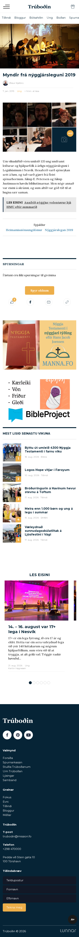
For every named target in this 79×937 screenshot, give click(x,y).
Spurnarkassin (12, 762)
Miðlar (7, 815)
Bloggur (20, 17)
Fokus (7, 797)
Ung (50, 17)
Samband (9, 780)
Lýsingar (8, 775)
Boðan (61, 17)
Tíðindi (6, 17)
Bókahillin (36, 17)
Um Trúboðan (12, 771)
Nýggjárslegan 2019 (59, 230)
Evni (5, 801)
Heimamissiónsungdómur (24, 230)
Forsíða (8, 758)
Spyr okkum (39, 290)
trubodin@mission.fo (17, 836)
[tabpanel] (36, 629)
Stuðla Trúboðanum (16, 767)
